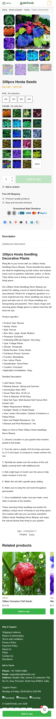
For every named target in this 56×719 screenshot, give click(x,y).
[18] (16, 133)
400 (29, 99)
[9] (27, 164)
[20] (6, 143)
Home (4, 10)
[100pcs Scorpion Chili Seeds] (24, 573)
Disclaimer (7, 659)
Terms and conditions (12, 639)
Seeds (27, 10)
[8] (16, 164)
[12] (37, 113)
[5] (27, 153)
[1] (6, 113)
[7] (6, 164)
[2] (37, 133)
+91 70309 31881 (18, 671)
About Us (6, 649)
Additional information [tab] (13, 244)
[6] (37, 153)
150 (13, 99)
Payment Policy (10, 645)
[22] (27, 143)
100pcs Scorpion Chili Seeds (17, 601)
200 (21, 99)
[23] (37, 143)
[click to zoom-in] (27, 37)
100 (5, 99)
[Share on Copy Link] (37, 222)
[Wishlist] (41, 556)
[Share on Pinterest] (15, 222)
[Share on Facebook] (5, 222)
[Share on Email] (21, 222)
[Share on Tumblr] (26, 222)
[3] (6, 153)
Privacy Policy (9, 642)
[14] (16, 123)
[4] (16, 153)
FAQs (5, 652)
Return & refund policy (13, 635)
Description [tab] (8, 236)
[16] (37, 123)
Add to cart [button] (24, 611)
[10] (16, 113)
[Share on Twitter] (10, 222)
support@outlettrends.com (22, 674)
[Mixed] (37, 164)
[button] (12, 178)
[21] (16, 143)
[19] (27, 133)
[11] (27, 113)
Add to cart (27, 714)
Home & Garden (15, 10)
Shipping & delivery (11, 632)
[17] (6, 133)
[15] (27, 123)
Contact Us (7, 656)
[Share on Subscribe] (31, 222)
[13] (6, 123)
